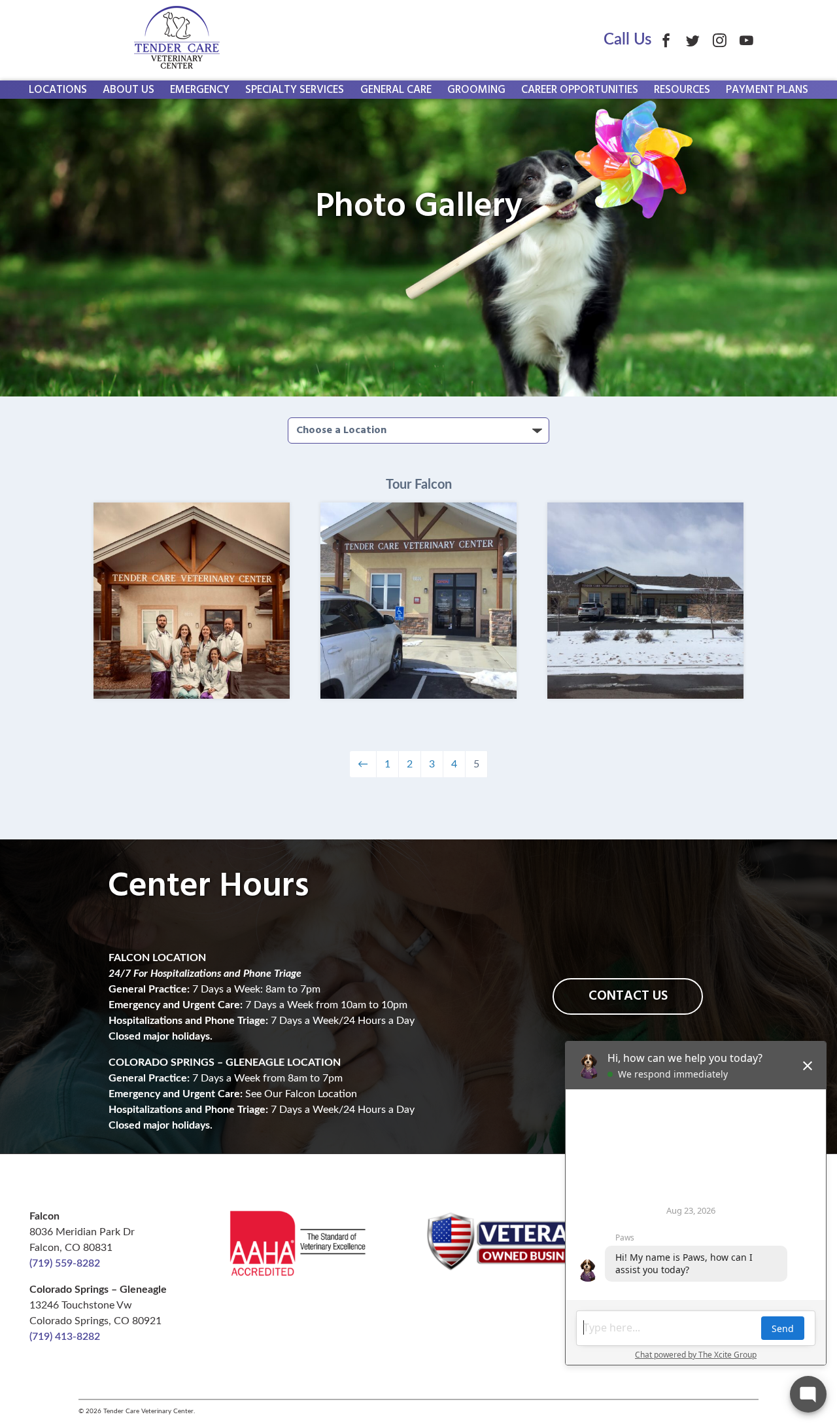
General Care (396, 90)
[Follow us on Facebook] (666, 40)
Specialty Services (294, 90)
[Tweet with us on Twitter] (693, 40)
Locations (58, 90)
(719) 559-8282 (64, 1263)
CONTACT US (628, 996)
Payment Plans (767, 90)
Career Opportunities (579, 90)
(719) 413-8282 (64, 1336)
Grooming (476, 90)
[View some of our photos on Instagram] (719, 40)
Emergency (200, 90)
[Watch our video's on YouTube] (746, 40)
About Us (128, 90)
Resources (682, 90)
